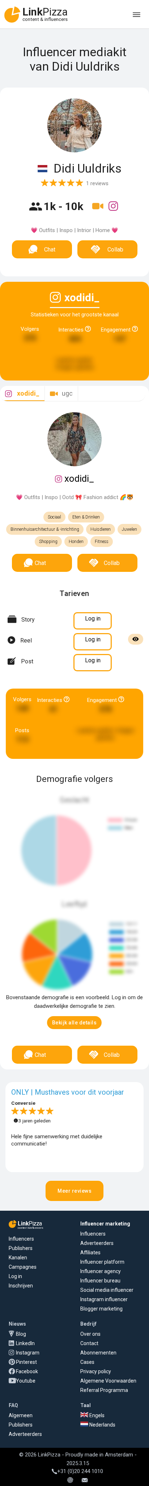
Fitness (101, 541)
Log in (15, 1276)
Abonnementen (98, 1353)
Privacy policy (95, 1371)
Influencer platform (102, 1262)
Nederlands (101, 1425)
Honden (76, 541)
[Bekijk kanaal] (98, 211)
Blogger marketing (101, 1309)
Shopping (48, 541)
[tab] (22, 393)
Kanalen (18, 1257)
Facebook (27, 1371)
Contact (89, 1343)
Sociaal (54, 517)
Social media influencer (106, 1290)
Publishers (21, 1248)
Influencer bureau (100, 1280)
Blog (21, 1334)
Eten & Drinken (86, 517)
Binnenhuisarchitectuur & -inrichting (44, 529)
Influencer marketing (105, 1224)
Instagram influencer (104, 1299)
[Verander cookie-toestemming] (70, 1481)
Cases (87, 1362)
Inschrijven (21, 1286)
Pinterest (26, 1362)
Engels (96, 1415)
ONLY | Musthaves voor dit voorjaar (67, 1092)
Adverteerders (97, 1243)
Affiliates (90, 1252)
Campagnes (23, 1267)
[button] (74, 1022)
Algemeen (21, 1415)
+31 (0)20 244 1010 (80, 1471)
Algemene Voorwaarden (108, 1381)
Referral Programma (104, 1390)
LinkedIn (25, 1343)
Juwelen (129, 529)
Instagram (27, 1353)
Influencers (21, 1239)
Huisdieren (100, 529)
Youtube (25, 1381)
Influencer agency (100, 1271)
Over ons (90, 1334)
